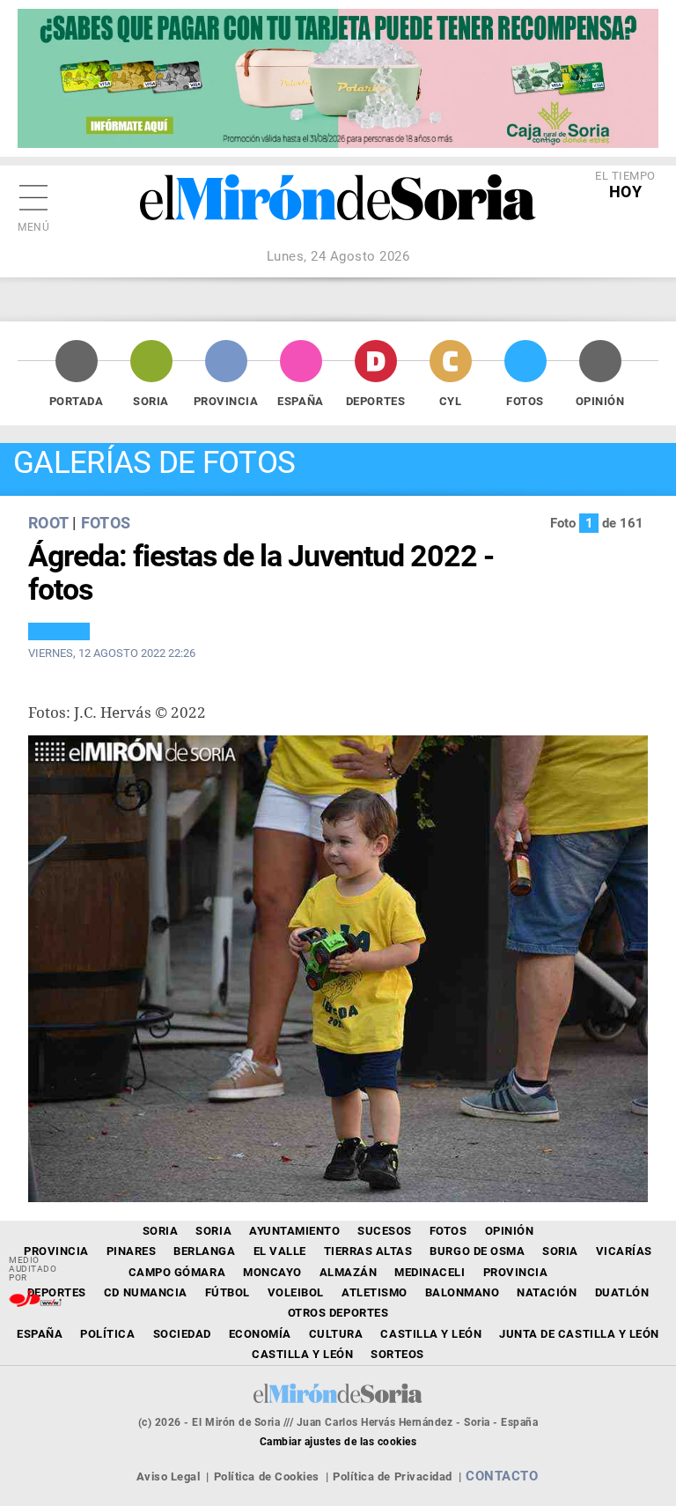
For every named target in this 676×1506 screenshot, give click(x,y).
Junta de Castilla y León (578, 1333)
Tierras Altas (368, 1251)
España (300, 401)
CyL (450, 401)
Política (107, 1333)
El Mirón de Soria (338, 209)
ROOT (48, 522)
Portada (76, 401)
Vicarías (624, 1251)
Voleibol (296, 1292)
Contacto (502, 1476)
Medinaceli (429, 1272)
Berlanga (204, 1251)
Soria (151, 401)
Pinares (132, 1251)
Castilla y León (430, 1333)
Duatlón (622, 1292)
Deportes (375, 401)
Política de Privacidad (392, 1476)
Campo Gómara (177, 1272)
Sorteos (397, 1354)
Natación (547, 1292)
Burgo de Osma (477, 1251)
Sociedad (182, 1333)
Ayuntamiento (294, 1230)
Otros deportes (338, 1312)
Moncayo (272, 1272)
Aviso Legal (168, 1476)
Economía (260, 1333)
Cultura (336, 1333)
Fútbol (227, 1292)
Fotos (525, 401)
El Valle (280, 1251)
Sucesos (384, 1230)
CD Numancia (145, 1292)
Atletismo (375, 1292)
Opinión (600, 401)
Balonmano (462, 1292)
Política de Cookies (267, 1476)
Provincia (226, 401)
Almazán (349, 1272)
